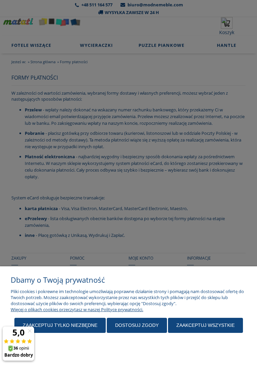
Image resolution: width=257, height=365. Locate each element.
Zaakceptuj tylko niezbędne (60, 325)
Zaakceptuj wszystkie (205, 325)
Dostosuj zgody (137, 325)
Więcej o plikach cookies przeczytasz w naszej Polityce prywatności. (77, 309)
